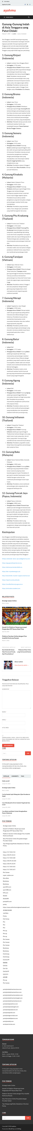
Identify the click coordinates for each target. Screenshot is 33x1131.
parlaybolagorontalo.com (10, 1015)
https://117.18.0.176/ (9, 852)
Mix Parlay (6, 919)
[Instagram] (30, 4)
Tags (22, 776)
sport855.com (7, 887)
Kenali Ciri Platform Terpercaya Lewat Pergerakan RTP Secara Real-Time (14, 628)
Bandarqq (6, 881)
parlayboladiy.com (8, 1021)
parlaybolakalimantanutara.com (12, 989)
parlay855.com (7, 901)
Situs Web (5, 727)
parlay (5, 904)
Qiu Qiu (5, 968)
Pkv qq (5, 930)
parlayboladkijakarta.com (10, 1018)
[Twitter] (27, 4)
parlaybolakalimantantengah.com (12, 998)
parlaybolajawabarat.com (10, 1009)
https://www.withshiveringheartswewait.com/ (16, 907)
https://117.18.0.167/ (9, 869)
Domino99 (6, 959)
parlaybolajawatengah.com (11, 1007)
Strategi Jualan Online (9, 601)
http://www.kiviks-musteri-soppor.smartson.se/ (16, 575)
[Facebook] (25, 4)
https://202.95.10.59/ (9, 863)
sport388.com (7, 890)
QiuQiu (5, 962)
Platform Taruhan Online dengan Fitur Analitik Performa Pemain (14, 637)
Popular (6, 776)
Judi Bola (5, 913)
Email (4, 719)
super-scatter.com (8, 875)
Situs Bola (6, 878)
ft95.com (5, 893)
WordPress (12, 1129)
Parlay (5, 916)
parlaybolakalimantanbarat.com (12, 1001)
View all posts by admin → (21, 665)
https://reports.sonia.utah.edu (11, 580)
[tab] (6, 776)
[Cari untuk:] (16, 753)
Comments (15, 776)
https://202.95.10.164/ (9, 860)
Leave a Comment (21, 33)
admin (14, 33)
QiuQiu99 (6, 971)
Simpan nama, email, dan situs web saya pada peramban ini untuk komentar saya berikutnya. (16, 739)
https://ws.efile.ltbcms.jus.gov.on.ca (12, 584)
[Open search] (29, 17)
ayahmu (9, 10)
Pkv (4, 922)
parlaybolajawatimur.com (10, 1004)
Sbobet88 (6, 898)
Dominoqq (6, 954)
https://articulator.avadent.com (11, 588)
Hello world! (6, 781)
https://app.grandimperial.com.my (12, 563)
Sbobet (5, 895)
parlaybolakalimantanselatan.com (13, 995)
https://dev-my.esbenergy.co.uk (11, 571)
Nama (4, 712)
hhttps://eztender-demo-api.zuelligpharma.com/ (16, 558)
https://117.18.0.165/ (9, 866)
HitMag (19, 1129)
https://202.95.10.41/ (9, 855)
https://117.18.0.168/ (9, 858)
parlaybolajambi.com (9, 1012)
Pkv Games (6, 872)
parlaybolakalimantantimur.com (12, 992)
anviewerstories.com (9, 1024)
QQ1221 (5, 974)
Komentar (6, 689)
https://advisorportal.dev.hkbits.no (12, 567)
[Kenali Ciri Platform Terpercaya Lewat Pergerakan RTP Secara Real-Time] (16, 616)
